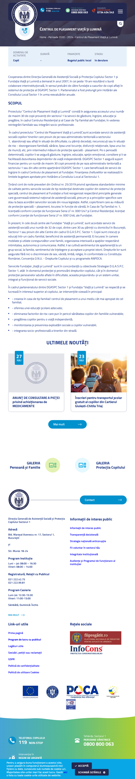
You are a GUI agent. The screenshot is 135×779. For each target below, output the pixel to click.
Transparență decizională (84, 534)
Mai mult (59, 424)
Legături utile (15, 646)
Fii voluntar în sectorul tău (85, 548)
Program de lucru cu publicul (24, 639)
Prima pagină (15, 633)
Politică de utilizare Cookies (23, 672)
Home (43, 37)
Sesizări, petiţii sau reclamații (25, 653)
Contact (89, 500)
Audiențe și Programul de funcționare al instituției (92, 562)
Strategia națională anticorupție (88, 541)
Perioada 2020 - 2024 (60, 37)
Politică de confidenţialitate (23, 666)
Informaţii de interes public (85, 528)
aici (65, 772)
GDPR (11, 659)
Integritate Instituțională (84, 554)
